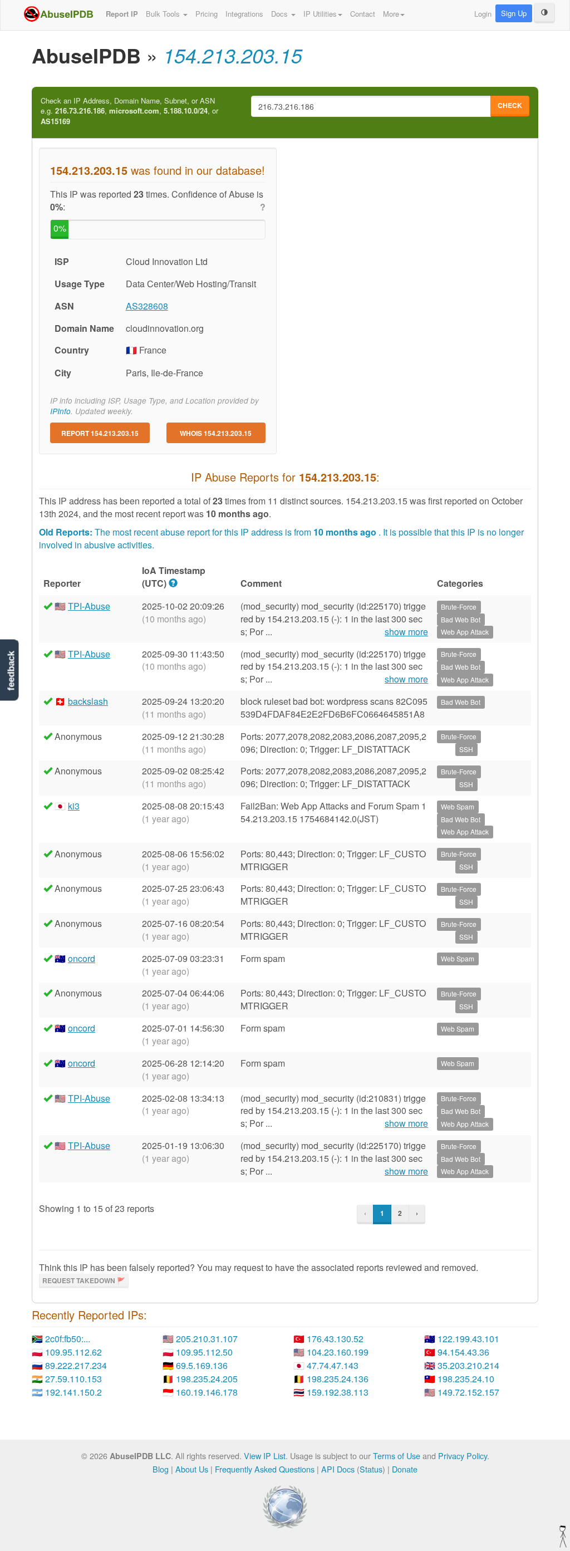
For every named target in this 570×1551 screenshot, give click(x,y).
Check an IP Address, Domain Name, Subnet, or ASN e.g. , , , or (129, 111)
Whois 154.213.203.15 (216, 433)
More (391, 13)
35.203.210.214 (468, 1365)
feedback (11, 671)
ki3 (74, 805)
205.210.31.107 (207, 1338)
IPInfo (60, 411)
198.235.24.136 (337, 1378)
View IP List (265, 1455)
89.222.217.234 (76, 1365)
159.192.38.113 (337, 1392)
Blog (161, 1469)
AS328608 (147, 306)
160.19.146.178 (207, 1392)
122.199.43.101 (468, 1338)
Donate (404, 1469)
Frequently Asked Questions (265, 1469)
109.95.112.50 (204, 1352)
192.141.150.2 (73, 1392)
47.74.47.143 (332, 1365)
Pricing (206, 13)
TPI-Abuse (89, 606)
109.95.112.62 (73, 1352)
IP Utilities (320, 13)
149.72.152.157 (468, 1392)
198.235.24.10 (466, 1378)
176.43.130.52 (335, 1338)
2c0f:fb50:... (67, 1338)
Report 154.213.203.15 (100, 433)
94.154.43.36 (463, 1352)
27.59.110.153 (73, 1378)
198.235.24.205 (207, 1378)
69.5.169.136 (202, 1365)
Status (371, 1469)
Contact (362, 13)
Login (483, 13)
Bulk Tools (164, 13)
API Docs (338, 1469)
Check (510, 105)
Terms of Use (396, 1455)
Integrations (244, 13)
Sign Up (514, 13)
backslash (88, 701)
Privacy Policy (462, 1455)
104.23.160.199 (337, 1352)
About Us (191, 1469)
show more (406, 632)
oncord (81, 958)
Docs (280, 13)
